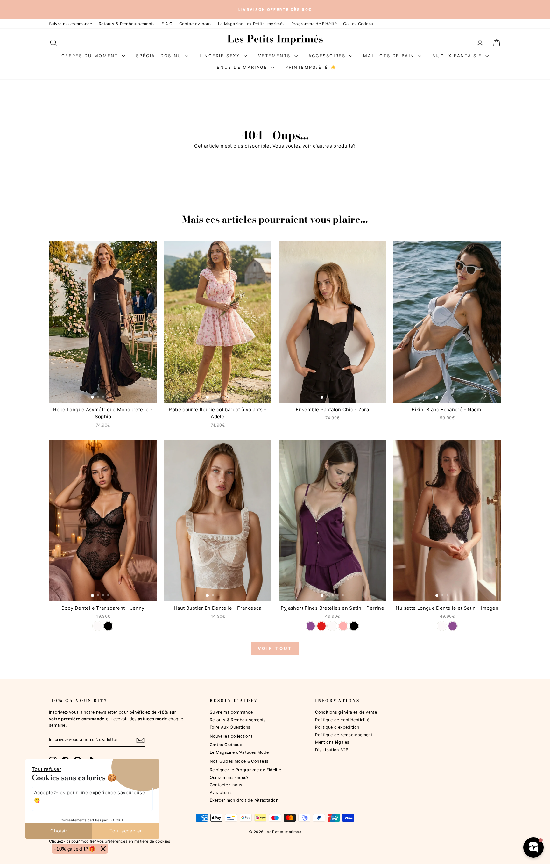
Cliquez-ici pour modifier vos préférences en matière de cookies (109, 841)
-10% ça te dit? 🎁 (74, 849)
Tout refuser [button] (46, 769)
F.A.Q (167, 23)
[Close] (103, 848)
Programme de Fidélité (314, 23)
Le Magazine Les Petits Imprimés (251, 23)
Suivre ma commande (70, 23)
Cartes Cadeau (358, 23)
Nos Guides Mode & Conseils (239, 761)
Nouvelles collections (231, 736)
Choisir (58, 831)
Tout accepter (125, 831)
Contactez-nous (195, 23)
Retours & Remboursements (127, 23)
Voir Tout (275, 648)
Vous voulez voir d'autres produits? (314, 146)
